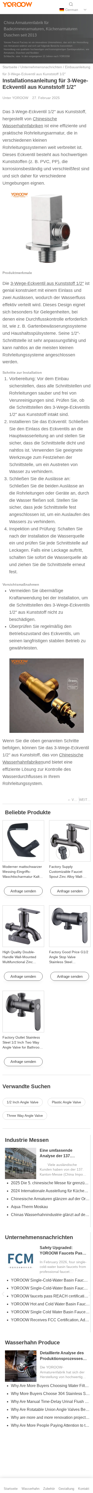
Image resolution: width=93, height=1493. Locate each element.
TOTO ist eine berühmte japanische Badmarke (50, 1312)
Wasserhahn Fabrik (29, 1245)
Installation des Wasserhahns (42, 1350)
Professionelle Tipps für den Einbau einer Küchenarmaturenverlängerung (50, 1433)
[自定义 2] (23, 10)
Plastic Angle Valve (66, 1102)
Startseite (9, 67)
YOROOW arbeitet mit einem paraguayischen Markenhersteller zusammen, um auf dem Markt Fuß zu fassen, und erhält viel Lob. (50, 1191)
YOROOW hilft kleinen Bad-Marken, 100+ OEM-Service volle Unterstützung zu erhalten (50, 1223)
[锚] (15, 10)
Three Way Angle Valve (25, 1116)
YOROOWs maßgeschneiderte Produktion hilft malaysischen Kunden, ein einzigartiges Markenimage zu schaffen (50, 1207)
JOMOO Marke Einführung (34, 1320)
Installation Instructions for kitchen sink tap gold (50, 1417)
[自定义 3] (31, 10)
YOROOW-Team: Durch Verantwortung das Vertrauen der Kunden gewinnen (50, 1183)
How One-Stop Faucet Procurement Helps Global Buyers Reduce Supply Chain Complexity (50, 1288)
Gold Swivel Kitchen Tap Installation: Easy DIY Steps (50, 1425)
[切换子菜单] (85, 9)
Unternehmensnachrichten (41, 67)
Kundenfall (18, 1140)
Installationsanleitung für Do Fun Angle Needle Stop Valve (63, 1366)
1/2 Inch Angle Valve (22, 1102)
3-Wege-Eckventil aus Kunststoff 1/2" (47, 283)
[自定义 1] (6, 10)
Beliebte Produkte (28, 812)
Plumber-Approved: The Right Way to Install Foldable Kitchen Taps (50, 1409)
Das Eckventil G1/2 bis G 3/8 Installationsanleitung (50, 1296)
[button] (3, 1294)
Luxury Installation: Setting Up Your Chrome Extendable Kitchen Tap (50, 1401)
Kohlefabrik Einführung (31, 1328)
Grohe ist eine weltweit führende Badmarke (49, 1304)
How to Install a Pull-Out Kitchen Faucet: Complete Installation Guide (50, 1393)
